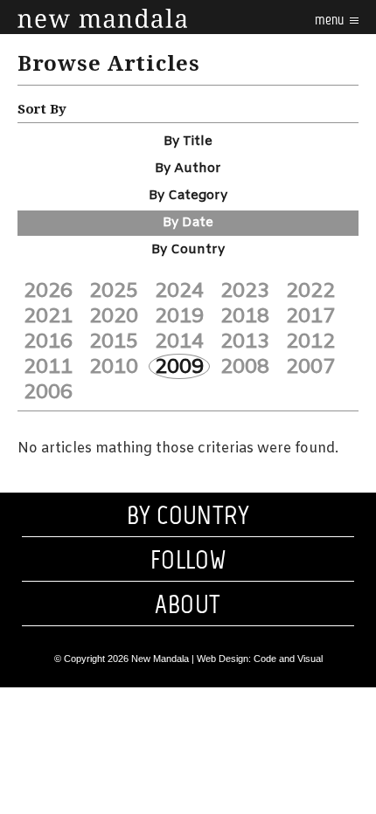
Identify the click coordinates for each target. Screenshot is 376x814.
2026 (48, 291)
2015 (113, 341)
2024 (179, 291)
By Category (188, 195)
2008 (244, 367)
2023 (244, 291)
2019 (179, 316)
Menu (330, 19)
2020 (113, 316)
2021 (48, 316)
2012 (310, 341)
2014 (179, 341)
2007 (310, 367)
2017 (310, 316)
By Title (188, 141)
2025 (113, 291)
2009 (179, 367)
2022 (310, 291)
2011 (48, 367)
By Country (188, 250)
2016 (48, 341)
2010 (113, 367)
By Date (188, 222)
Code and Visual (288, 658)
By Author (188, 168)
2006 (48, 392)
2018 (244, 316)
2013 (244, 341)
